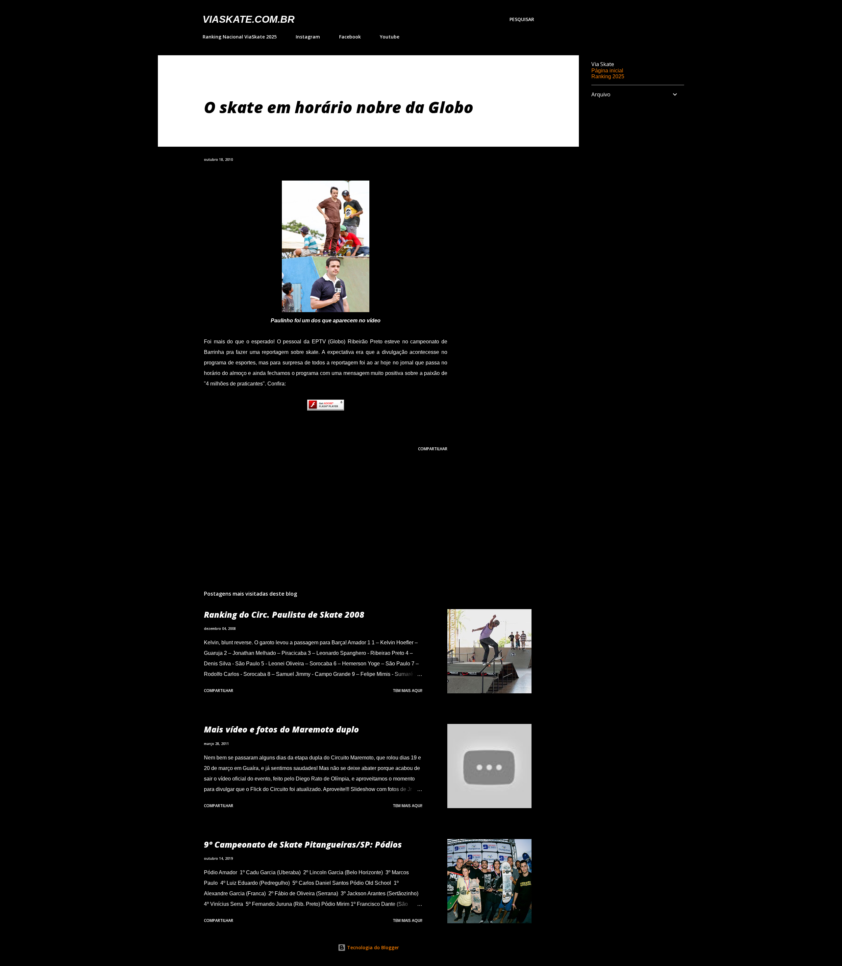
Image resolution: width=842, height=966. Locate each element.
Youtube (389, 37)
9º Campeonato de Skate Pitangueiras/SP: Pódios (303, 844)
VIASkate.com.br (249, 19)
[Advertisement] (315, 508)
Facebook (350, 37)
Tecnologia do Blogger (372, 947)
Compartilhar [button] (432, 449)
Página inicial (607, 70)
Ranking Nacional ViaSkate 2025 (240, 37)
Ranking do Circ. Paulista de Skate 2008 (284, 614)
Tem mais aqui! (407, 690)
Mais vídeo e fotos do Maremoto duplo (281, 729)
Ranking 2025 (607, 76)
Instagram (308, 37)
